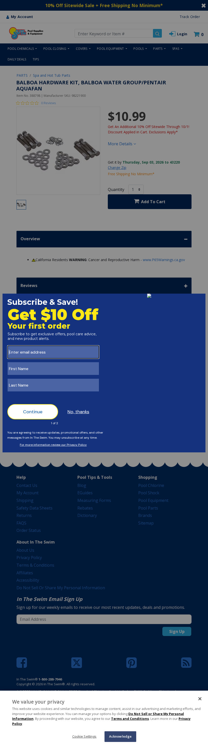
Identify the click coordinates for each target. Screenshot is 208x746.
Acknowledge (120, 736)
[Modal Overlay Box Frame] (104, 373)
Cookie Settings (84, 736)
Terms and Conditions (130, 718)
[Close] (199, 698)
